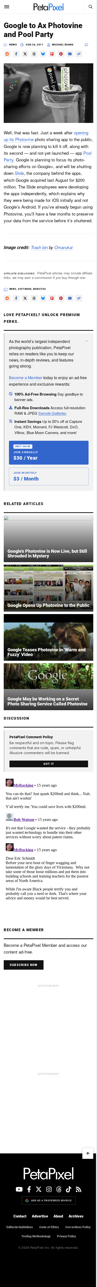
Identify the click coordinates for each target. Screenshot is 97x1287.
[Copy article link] (78, 53)
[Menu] (6, 6)
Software (25, 289)
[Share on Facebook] (16, 53)
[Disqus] (48, 839)
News (13, 44)
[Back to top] (87, 1153)
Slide (19, 173)
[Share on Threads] (34, 53)
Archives (76, 1216)
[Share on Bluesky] (43, 53)
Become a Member (25, 377)
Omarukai (63, 247)
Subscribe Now (24, 965)
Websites (39, 289)
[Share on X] (25, 53)
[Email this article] (69, 53)
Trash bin (39, 247)
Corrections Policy (78, 1227)
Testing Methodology (35, 1236)
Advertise (40, 1216)
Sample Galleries (52, 413)
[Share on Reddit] (7, 53)
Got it (49, 764)
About (58, 1216)
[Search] (90, 6)
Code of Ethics (49, 1227)
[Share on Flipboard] (51, 53)
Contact (19, 1216)
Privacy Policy (66, 1236)
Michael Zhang (63, 44)
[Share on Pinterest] (60, 53)
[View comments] (89, 44)
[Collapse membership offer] (87, 341)
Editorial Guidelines (19, 1227)
